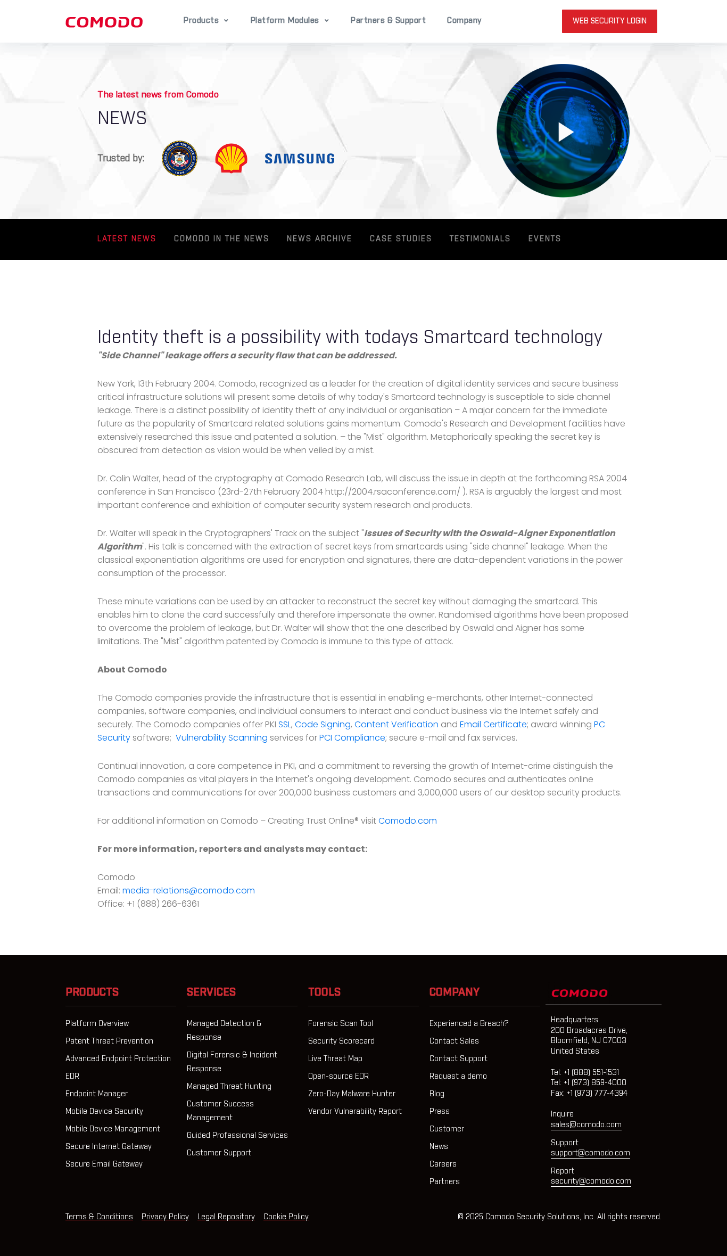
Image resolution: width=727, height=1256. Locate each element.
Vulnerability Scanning (222, 738)
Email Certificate (493, 724)
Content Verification (396, 724)
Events (544, 239)
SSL (284, 724)
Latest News (126, 239)
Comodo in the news (221, 239)
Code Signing (323, 724)
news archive (319, 239)
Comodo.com (407, 821)
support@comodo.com (590, 1153)
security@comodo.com (591, 1181)
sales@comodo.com (586, 1125)
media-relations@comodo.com (188, 890)
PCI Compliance (352, 738)
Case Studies (401, 239)
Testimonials (480, 239)
